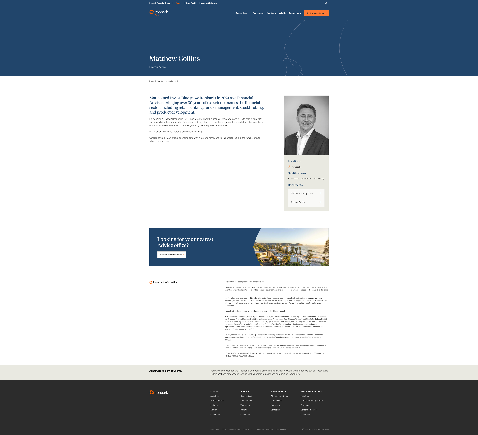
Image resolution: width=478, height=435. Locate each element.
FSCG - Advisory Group (302, 193)
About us (214, 396)
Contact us (294, 13)
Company (214, 391)
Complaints (214, 429)
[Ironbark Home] (179, 393)
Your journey (258, 13)
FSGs (224, 429)
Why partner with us (279, 396)
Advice (178, 3)
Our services (241, 13)
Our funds (305, 405)
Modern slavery (234, 429)
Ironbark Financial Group (159, 3)
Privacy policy (248, 429)
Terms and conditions (264, 429)
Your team (271, 13)
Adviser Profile (298, 202)
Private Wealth (190, 3)
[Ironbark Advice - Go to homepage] (158, 13)
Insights (282, 13)
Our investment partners (312, 400)
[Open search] (326, 3)
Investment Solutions (208, 3)
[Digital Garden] (303, 429)
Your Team (160, 81)
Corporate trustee (309, 410)
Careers (214, 410)
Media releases (217, 400)
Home (151, 81)
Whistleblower (281, 429)
